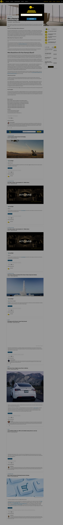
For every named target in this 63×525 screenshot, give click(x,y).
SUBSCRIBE (31, 18)
